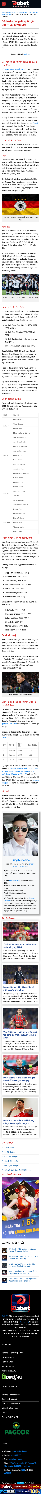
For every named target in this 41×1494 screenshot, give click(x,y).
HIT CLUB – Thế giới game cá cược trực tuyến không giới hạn (22, 1250)
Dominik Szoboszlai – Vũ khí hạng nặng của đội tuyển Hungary (18, 1121)
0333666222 (16, 1455)
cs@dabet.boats (15, 1459)
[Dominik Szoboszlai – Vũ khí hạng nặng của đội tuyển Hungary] (20, 1107)
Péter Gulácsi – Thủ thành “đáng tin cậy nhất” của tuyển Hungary (19, 1079)
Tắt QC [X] (20, 1483)
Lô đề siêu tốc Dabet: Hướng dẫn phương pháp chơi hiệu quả (22, 1265)
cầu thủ (35, 123)
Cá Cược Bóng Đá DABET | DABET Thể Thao (21, 12)
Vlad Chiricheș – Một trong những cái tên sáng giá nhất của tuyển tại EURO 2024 (20, 1035)
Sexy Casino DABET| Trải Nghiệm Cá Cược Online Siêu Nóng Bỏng (23, 1280)
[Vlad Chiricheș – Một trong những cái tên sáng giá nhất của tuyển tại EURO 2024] (20, 1018)
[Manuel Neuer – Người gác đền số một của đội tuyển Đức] (20, 974)
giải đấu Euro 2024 (9, 724)
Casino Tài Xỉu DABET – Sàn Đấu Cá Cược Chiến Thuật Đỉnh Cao (23, 1272)
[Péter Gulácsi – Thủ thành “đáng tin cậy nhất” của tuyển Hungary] (20, 1065)
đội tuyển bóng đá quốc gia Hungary (16, 771)
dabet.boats (24, 1322)
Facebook (7, 901)
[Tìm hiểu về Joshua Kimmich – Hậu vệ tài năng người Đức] (20, 932)
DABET (4, 12)
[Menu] (4, 4)
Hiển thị (26, 54)
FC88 (23, 1470)
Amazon (32, 898)
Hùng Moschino (21, 860)
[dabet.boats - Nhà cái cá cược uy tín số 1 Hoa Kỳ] (20, 4)
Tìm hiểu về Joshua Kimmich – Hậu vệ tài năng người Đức (19, 945)
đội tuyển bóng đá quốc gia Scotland (23, 768)
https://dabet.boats (19, 1451)
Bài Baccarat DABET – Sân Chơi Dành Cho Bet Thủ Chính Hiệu (23, 1257)
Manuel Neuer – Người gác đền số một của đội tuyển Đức (18, 988)
